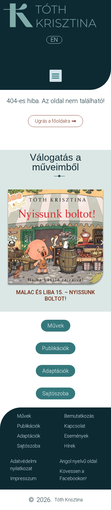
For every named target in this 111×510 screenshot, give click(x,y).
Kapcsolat (74, 426)
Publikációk (28, 426)
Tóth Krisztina (68, 499)
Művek (24, 416)
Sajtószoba (28, 446)
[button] (56, 76)
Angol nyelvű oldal (78, 461)
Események (76, 436)
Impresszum (23, 478)
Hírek (69, 446)
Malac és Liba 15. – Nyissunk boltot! (55, 295)
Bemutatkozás (79, 416)
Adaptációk (28, 436)
